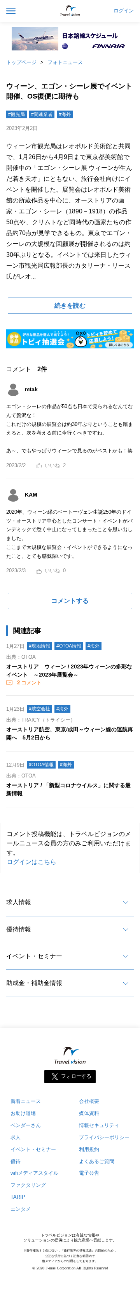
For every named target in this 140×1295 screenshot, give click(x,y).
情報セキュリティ (99, 1125)
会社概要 (89, 1101)
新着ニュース (25, 1101)
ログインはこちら (31, 862)
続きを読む (70, 305)
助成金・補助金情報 (34, 983)
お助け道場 (23, 1113)
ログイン (124, 11)
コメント (29, 683)
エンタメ (20, 1209)
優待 (15, 1161)
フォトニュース (65, 62)
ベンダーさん (25, 1125)
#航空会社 (39, 709)
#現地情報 (39, 646)
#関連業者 (41, 114)
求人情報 (18, 902)
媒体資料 (89, 1113)
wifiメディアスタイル (34, 1173)
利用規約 (89, 1149)
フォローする (76, 1076)
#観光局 (16, 114)
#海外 (65, 114)
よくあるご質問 (96, 1161)
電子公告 (89, 1173)
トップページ (21, 62)
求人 (15, 1137)
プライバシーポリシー (104, 1137)
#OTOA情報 (68, 646)
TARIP (17, 1197)
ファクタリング (28, 1185)
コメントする (70, 600)
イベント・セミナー (34, 956)
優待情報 (18, 929)
